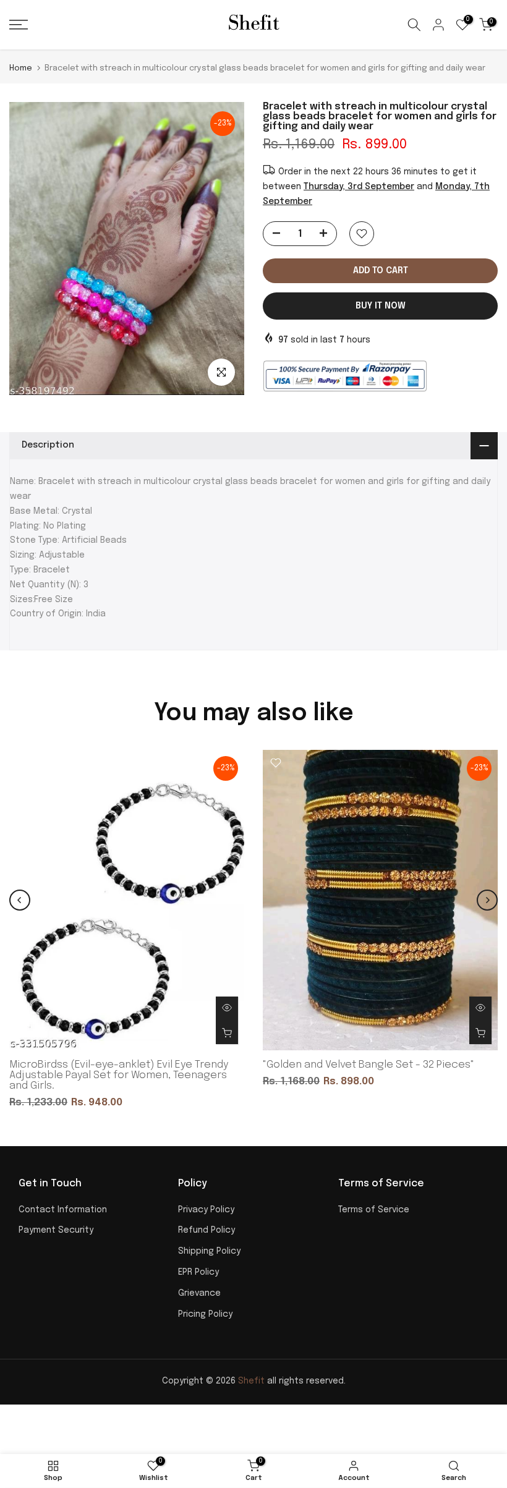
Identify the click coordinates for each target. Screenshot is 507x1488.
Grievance (199, 1293)
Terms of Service (373, 1209)
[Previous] (19, 900)
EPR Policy (198, 1272)
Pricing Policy (205, 1314)
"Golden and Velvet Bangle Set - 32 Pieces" (368, 1065)
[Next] (487, 900)
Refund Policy (206, 1230)
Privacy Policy (206, 1209)
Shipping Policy (209, 1251)
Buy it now (381, 306)
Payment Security (56, 1230)
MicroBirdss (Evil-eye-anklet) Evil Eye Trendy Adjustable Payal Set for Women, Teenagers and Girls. (119, 1075)
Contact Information (63, 1209)
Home (20, 68)
